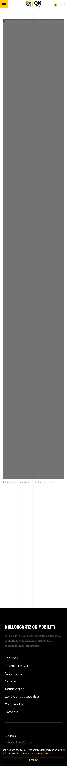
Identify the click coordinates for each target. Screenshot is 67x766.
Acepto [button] (33, 760)
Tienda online (14, 689)
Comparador (14, 704)
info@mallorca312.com (19, 742)
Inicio (6, 482)
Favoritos (11, 712)
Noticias (11, 681)
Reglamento (14, 673)
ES (60, 4)
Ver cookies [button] (47, 753)
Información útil (16, 666)
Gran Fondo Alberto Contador (26, 482)
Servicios (11, 658)
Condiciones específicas (22, 697)
